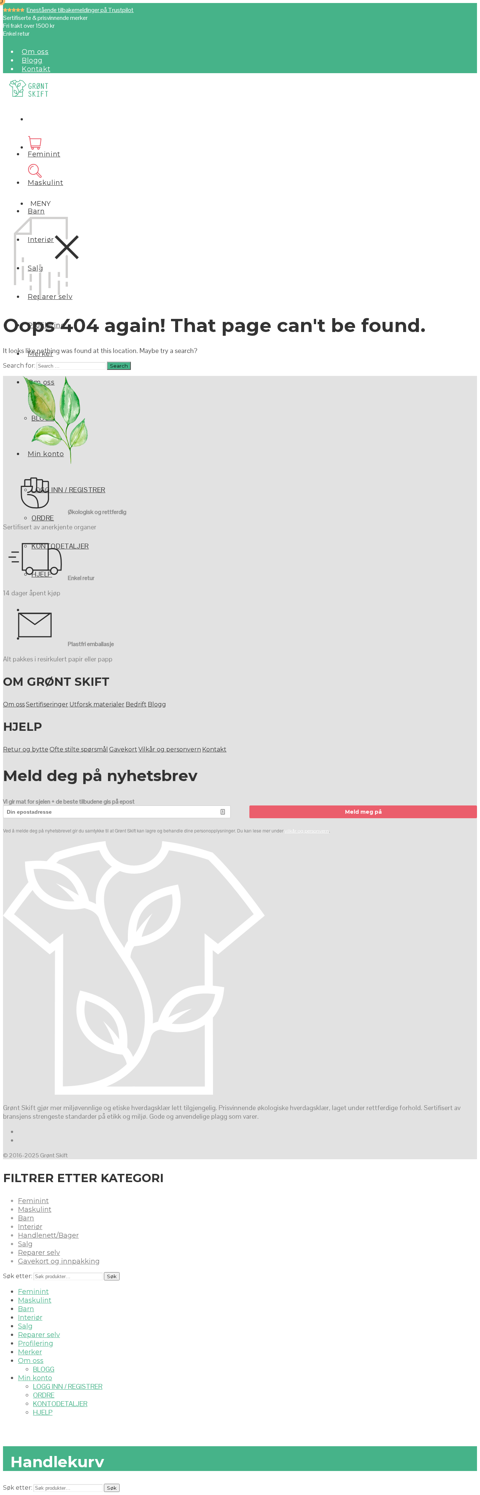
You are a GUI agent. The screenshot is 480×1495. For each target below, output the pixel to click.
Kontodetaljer (60, 1403)
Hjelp (42, 1412)
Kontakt (36, 69)
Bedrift (136, 704)
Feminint (44, 154)
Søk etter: (17, 1276)
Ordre (43, 518)
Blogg (32, 60)
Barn (36, 211)
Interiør (30, 1227)
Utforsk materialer (96, 704)
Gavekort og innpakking (59, 1261)
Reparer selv (39, 1253)
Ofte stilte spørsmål (79, 749)
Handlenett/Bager (48, 1235)
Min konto (35, 1378)
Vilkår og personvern (169, 749)
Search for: (19, 365)
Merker (30, 1352)
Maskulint (45, 183)
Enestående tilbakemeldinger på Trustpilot (80, 10)
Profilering (35, 1343)
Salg (25, 1244)
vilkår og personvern (307, 831)
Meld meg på (363, 811)
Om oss (35, 52)
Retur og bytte (25, 749)
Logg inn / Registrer (68, 489)
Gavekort (123, 749)
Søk (112, 1276)
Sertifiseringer (47, 704)
